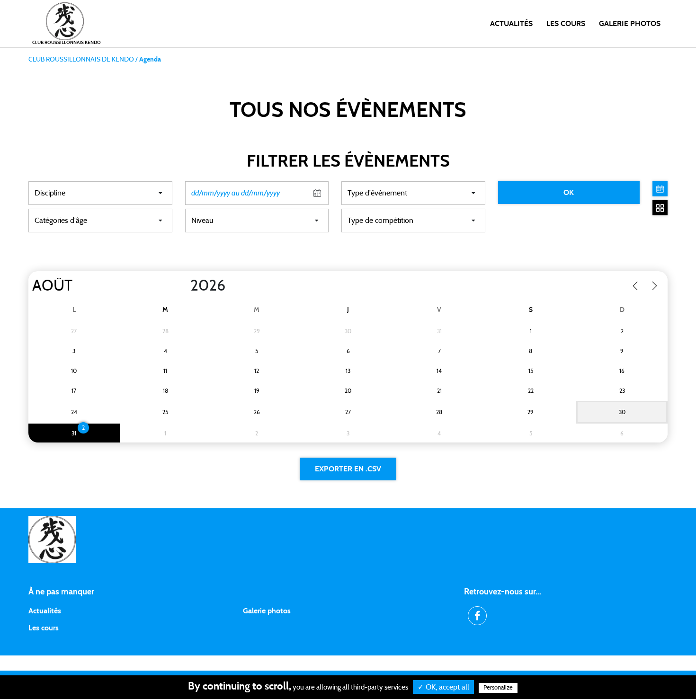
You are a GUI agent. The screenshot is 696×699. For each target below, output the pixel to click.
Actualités (511, 23)
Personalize (498, 688)
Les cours (565, 23)
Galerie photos (629, 23)
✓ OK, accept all (443, 687)
